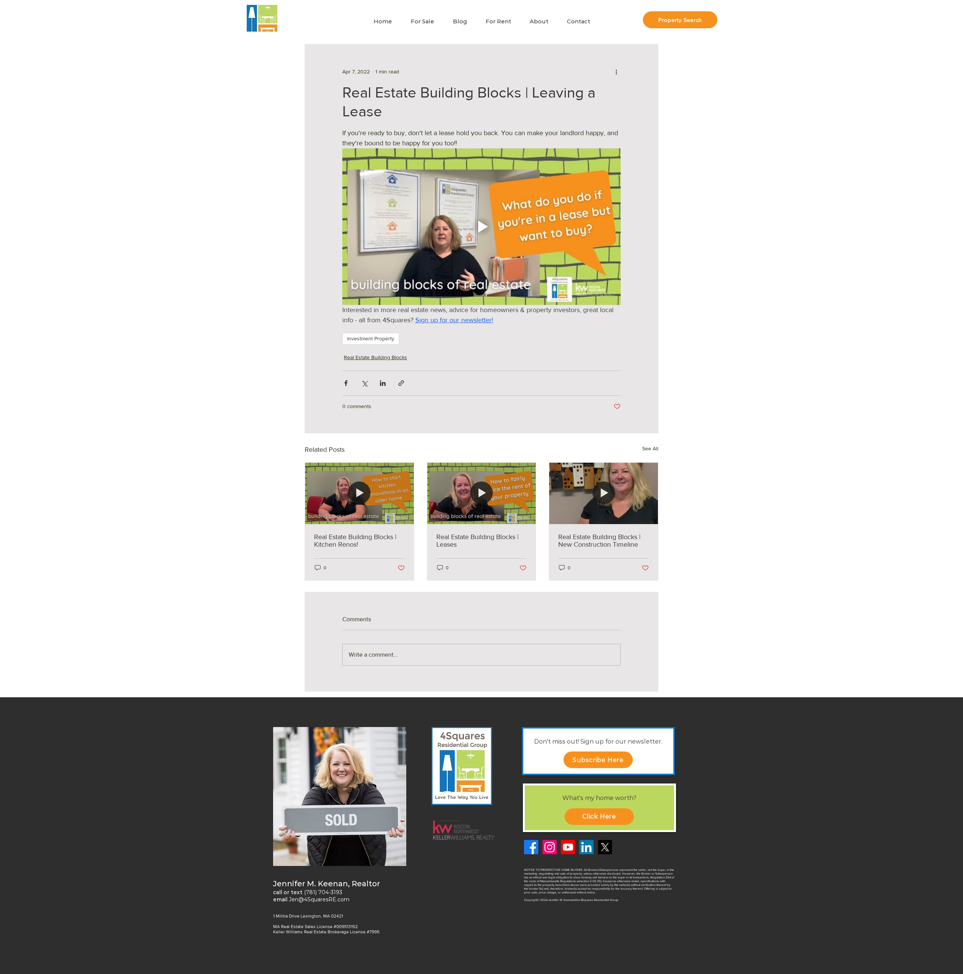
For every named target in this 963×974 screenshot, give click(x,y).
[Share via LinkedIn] (382, 383)
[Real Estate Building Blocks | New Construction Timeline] (603, 493)
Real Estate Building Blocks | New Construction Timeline (599, 540)
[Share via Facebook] (345, 383)
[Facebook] (531, 847)
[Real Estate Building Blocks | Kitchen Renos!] (359, 493)
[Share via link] (401, 383)
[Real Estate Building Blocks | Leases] (481, 493)
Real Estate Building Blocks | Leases (477, 540)
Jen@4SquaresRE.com (319, 899)
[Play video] (481, 226)
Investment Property (370, 338)
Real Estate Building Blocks (375, 357)
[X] (605, 847)
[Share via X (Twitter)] (364, 383)
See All (650, 448)
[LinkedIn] (586, 847)
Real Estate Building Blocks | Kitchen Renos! (355, 540)
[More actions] (616, 71)
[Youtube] (568, 847)
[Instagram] (549, 847)
